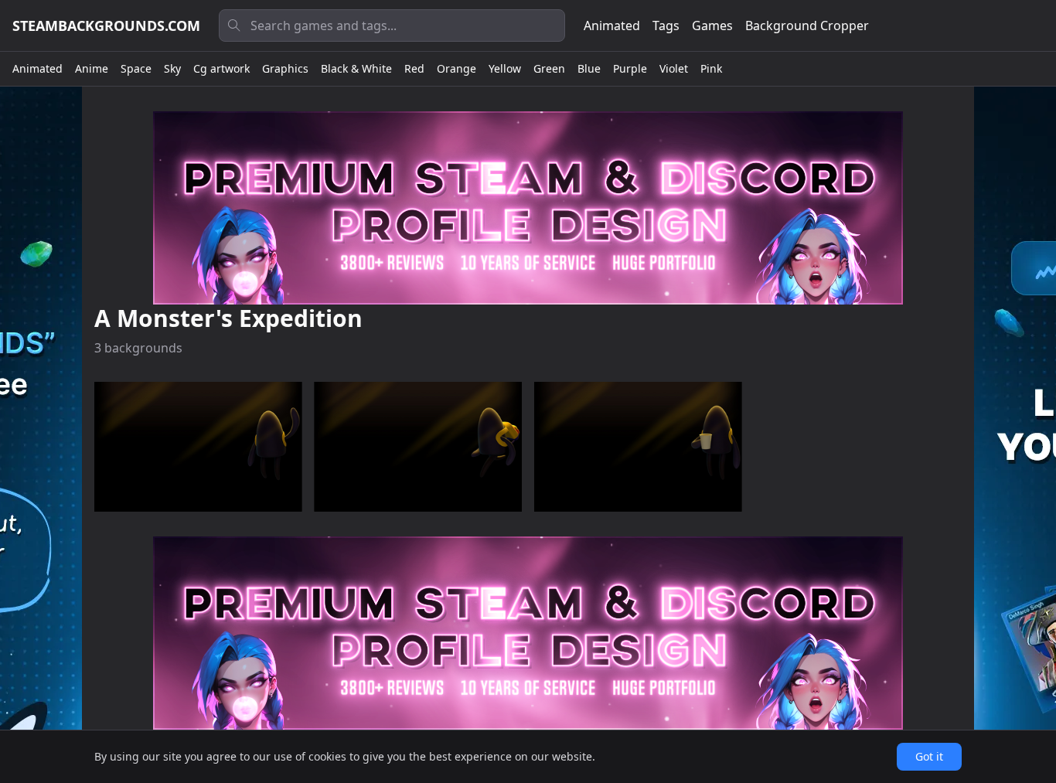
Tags (666, 25)
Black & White (356, 68)
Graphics (285, 68)
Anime (91, 68)
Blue (589, 68)
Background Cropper (807, 25)
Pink (711, 68)
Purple (630, 68)
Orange (456, 68)
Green (549, 68)
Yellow (505, 68)
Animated (612, 25)
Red (414, 68)
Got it (929, 756)
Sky (172, 68)
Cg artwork (221, 68)
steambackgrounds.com (106, 25)
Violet (673, 68)
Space (136, 68)
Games (712, 25)
